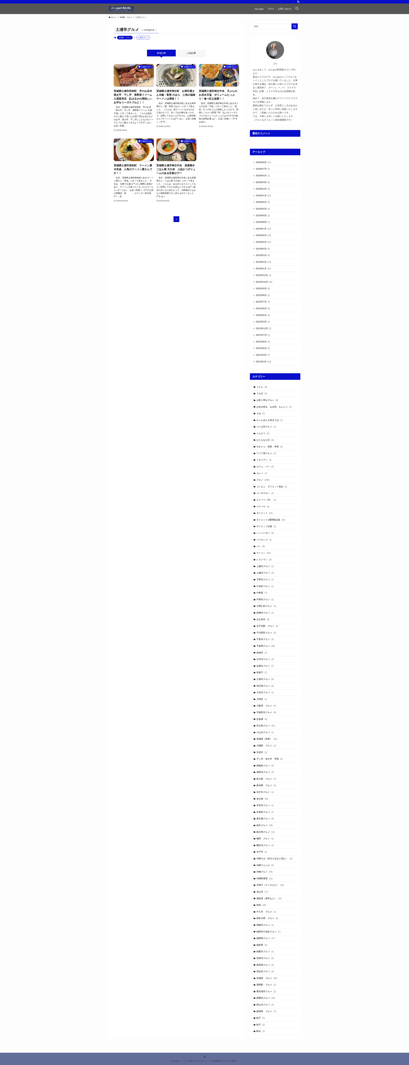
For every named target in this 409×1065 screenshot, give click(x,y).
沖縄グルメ (264, 871)
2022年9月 (263, 288)
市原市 (261, 752)
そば (260, 413)
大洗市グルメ (265, 692)
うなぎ (261, 393)
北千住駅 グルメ (267, 626)
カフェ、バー (265, 466)
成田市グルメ (265, 772)
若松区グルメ (265, 971)
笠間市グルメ (265, 958)
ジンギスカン (265, 493)
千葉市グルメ (265, 639)
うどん (261, 387)
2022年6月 (263, 308)
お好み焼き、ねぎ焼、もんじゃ (274, 407)
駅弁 (260, 1031)
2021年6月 (263, 341)
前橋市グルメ (265, 612)
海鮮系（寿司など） (269, 898)
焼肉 (261, 905)
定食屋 (261, 719)
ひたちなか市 (265, 440)
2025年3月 (263, 182)
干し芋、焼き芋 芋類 (269, 759)
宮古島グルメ (265, 725)
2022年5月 (263, 315)
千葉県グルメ (265, 646)
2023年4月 (263, 248)
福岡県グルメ (265, 938)
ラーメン (263, 553)
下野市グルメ (265, 579)
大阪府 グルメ (266, 705)
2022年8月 (263, 295)
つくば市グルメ (266, 426)
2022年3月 (263, 321)
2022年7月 (263, 301)
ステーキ (262, 506)
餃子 (260, 1018)
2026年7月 (263, 169)
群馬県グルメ (265, 965)
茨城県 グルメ (125, 37)
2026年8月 (263, 162)
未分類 (262, 798)
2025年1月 (263, 195)
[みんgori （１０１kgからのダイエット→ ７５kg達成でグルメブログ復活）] (121, 8)
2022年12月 (263, 275)
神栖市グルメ (265, 925)
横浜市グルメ (265, 845)
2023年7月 (263, 228)
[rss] (298, 2)
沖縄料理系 (264, 878)
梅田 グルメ (265, 838)
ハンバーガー (265, 533)
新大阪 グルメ (266, 779)
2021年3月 (263, 361)
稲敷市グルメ (265, 951)
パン (260, 546)
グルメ (262, 480)
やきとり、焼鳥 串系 (269, 446)
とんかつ (262, 433)
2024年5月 (263, 202)
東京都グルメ (265, 818)
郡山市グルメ (265, 1004)
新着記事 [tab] (161, 53)
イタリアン (263, 460)
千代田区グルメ (266, 632)
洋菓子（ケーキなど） (270, 885)
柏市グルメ (264, 825)
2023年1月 (263, 268)
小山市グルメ (265, 732)
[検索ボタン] (296, 9)
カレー (261, 473)
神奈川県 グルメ (267, 918)
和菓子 (261, 672)
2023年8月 (263, 222)
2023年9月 (263, 215)
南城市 (261, 652)
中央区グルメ (265, 586)
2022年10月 (264, 282)
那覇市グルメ (265, 998)
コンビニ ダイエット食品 (271, 486)
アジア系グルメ (266, 453)
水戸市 (261, 851)
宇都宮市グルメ (266, 712)
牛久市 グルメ (266, 911)
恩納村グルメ (265, 765)
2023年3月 (263, 255)
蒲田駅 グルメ (266, 984)
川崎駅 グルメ (266, 745)
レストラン (263, 559)
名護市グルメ (265, 666)
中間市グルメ (265, 599)
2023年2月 (263, 262)
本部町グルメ (265, 812)
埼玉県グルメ (265, 686)
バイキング (263, 539)
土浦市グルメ (265, 679)
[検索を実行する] (294, 26)
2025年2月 (263, 189)
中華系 (261, 592)
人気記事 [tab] (191, 53)
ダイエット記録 (266, 526)
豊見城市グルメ (266, 991)
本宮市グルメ (265, 805)
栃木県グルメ (265, 832)
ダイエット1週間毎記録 (270, 519)
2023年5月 (263, 242)
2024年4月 (263, 208)
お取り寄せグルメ (267, 400)
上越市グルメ (265, 566)
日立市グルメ (265, 792)
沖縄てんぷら (265, 865)
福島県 (261, 945)
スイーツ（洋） (266, 499)
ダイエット (264, 513)
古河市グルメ (265, 659)
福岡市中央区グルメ (268, 931)
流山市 (262, 891)
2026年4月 (263, 175)
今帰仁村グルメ (266, 606)
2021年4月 (263, 355)
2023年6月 (263, 235)
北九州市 (262, 619)
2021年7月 (263, 335)
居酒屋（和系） (266, 739)
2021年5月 (263, 348)
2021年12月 (263, 328)
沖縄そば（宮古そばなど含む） (274, 858)
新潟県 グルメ (266, 785)
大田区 (261, 699)
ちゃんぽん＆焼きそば (269, 420)
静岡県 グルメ (266, 1011)
